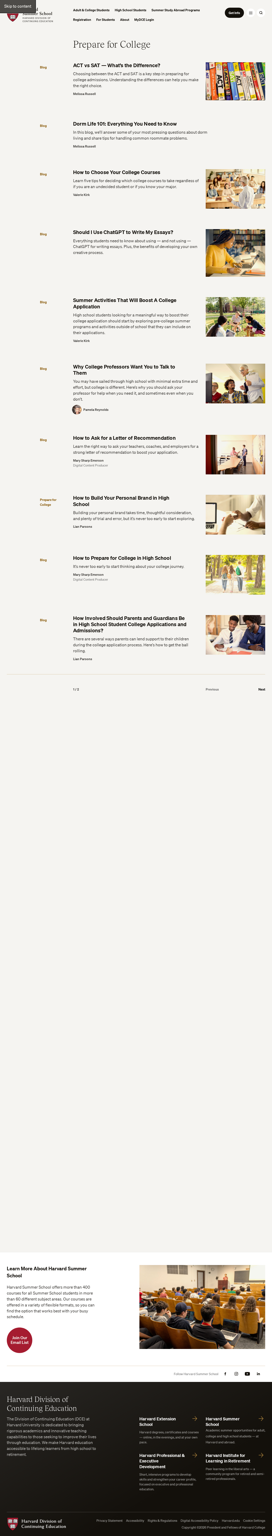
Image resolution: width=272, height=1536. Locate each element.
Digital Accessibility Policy (199, 1520)
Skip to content (17, 6)
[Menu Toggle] (250, 13)
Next (261, 689)
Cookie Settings (254, 1520)
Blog (43, 67)
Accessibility (135, 1520)
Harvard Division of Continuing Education (42, 1403)
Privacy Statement (109, 1520)
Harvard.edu (231, 1520)
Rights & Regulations (162, 1520)
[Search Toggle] (261, 13)
